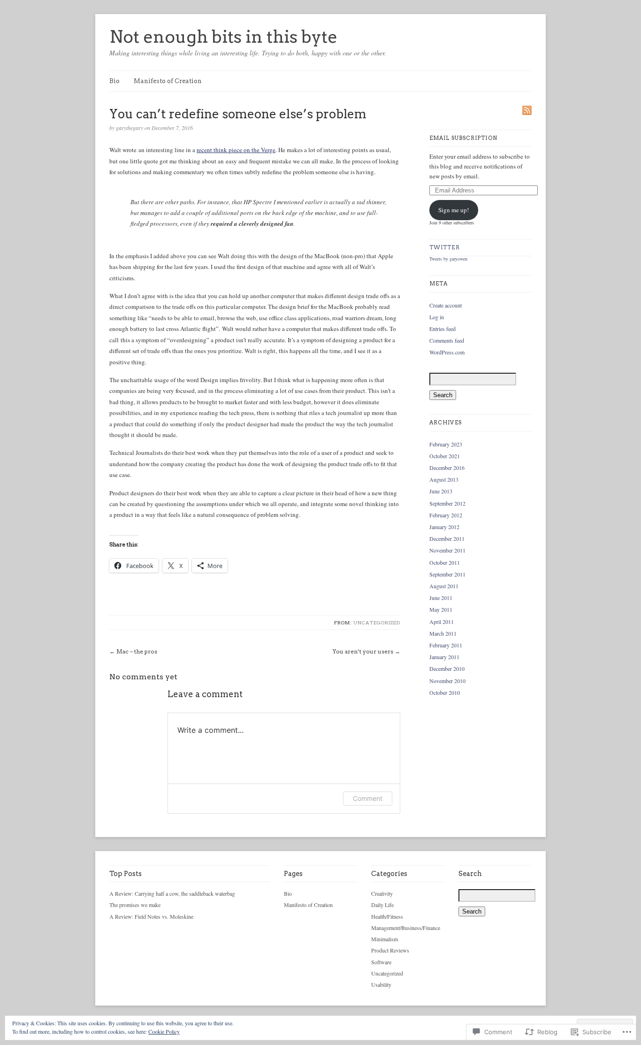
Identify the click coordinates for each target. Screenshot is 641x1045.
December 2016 (447, 467)
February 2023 (445, 444)
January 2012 (444, 526)
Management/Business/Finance (405, 927)
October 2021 (444, 456)
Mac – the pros (136, 651)
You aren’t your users (363, 651)
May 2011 (440, 609)
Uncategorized (376, 622)
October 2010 (444, 692)
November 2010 (447, 680)
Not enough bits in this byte (223, 36)
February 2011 (445, 645)
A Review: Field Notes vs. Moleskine (151, 916)
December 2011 (447, 538)
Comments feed (446, 340)
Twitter (444, 247)
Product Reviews (390, 950)
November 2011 (447, 550)
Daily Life (382, 904)
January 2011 (444, 657)
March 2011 (443, 633)
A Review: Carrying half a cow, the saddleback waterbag (172, 893)
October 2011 (444, 562)
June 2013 (440, 491)
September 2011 (447, 574)
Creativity (382, 893)
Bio (114, 81)
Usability (381, 984)
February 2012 (445, 515)
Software (381, 962)
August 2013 (443, 479)
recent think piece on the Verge (236, 150)
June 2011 (440, 597)
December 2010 (447, 668)
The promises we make (134, 904)
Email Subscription (463, 138)
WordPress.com (447, 352)
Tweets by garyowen (448, 258)
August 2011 (443, 586)
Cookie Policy (164, 1031)
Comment (367, 798)
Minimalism (384, 939)
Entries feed (442, 328)
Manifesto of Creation (168, 81)
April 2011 (441, 621)
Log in (436, 317)
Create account (445, 305)
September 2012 (447, 503)
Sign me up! (453, 210)
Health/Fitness (387, 916)
